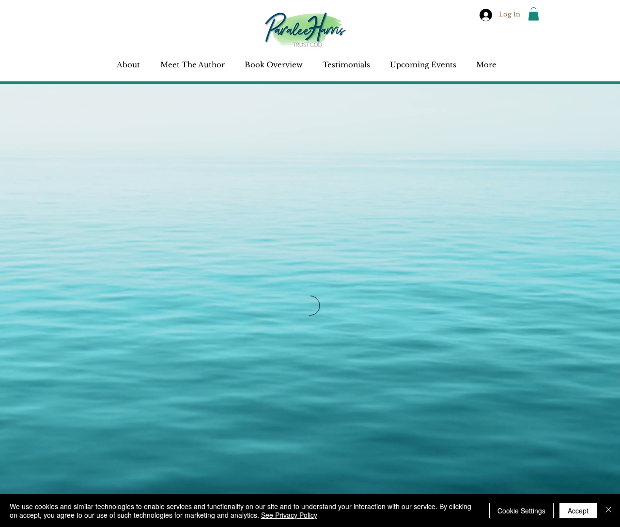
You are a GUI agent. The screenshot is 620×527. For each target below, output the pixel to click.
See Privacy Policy (289, 515)
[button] (533, 13)
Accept (578, 510)
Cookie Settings (521, 510)
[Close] (608, 510)
